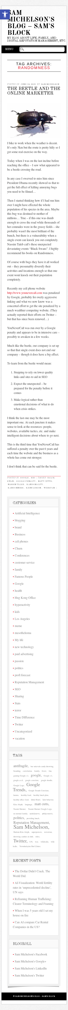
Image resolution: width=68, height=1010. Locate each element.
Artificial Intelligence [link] (27, 513)
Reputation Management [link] (29, 682)
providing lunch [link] (33, 818)
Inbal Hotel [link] (35, 799)
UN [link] (30, 841)
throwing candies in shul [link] (23, 836)
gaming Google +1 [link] (20, 775)
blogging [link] (20, 520)
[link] (5, 14)
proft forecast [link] (22, 675)
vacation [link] (20, 738)
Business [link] (20, 534)
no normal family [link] (20, 813)
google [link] (36, 775)
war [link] (36, 841)
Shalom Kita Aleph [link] (21, 832)
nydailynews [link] (35, 813)
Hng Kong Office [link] (25, 598)
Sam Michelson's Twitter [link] (29, 975)
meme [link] (18, 626)
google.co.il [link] (18, 780)
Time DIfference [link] (25, 717)
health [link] (18, 590)
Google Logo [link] (18, 785)
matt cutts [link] (45, 481)
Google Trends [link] (26, 787)
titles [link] (37, 836)
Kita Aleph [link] (17, 804)
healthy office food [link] (21, 799)
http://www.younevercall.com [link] (24, 293)
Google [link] (24, 478)
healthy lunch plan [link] (40, 795)
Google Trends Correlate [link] (39, 790)
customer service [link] (25, 562)
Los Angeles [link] (22, 619)
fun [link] (50, 771)
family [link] (18, 569)
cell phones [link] (21, 541)
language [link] (28, 804)
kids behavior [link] (48, 799)
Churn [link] (18, 548)
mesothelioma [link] (23, 633)
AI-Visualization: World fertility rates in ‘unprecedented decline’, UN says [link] (32, 887)
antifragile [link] (20, 765)
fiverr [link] (44, 771)
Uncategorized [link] (23, 731)
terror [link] (18, 710)
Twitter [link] (19, 724)
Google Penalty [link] (26, 481)
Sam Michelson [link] (50, 84)
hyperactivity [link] (22, 605)
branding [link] (16, 771)
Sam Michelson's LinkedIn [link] (31, 968)
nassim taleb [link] (16, 484)
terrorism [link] (48, 832)
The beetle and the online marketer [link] (33, 91)
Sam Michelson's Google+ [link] (30, 961)
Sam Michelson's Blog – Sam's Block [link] (31, 23)
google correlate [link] (32, 780)
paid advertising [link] (24, 654)
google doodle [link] (46, 780)
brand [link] (18, 527)
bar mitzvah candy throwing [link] (42, 766)
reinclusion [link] (33, 488)
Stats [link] (17, 703)
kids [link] (17, 612)
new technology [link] (24, 647)
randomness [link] (15, 488)
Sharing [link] (19, 696)
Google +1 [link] (48, 775)
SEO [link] (33, 478)
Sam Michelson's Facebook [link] (31, 954)
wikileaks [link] (44, 841)
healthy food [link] (26, 795)
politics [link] (19, 668)
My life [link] (19, 640)
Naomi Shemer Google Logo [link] (40, 809)
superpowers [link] (37, 832)
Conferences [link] (22, 555)
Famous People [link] (24, 576)
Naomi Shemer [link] (19, 809)
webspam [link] (49, 488)
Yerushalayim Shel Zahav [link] (29, 846)
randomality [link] (34, 484)
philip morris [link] (47, 813)
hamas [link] (16, 795)
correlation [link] (27, 771)
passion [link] (19, 661)
